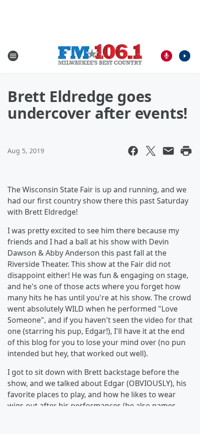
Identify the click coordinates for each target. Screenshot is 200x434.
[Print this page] (186, 150)
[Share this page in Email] (168, 150)
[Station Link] (100, 55)
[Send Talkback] (166, 55)
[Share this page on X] (150, 150)
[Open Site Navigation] (13, 55)
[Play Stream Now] (184, 55)
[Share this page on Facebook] (133, 150)
